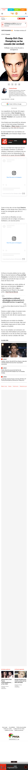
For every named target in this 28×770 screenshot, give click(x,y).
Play (26, 767)
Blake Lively (4, 386)
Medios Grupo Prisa (14, 739)
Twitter (12, 84)
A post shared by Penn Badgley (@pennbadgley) (15, 193)
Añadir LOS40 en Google (15, 104)
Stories (23, 694)
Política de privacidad (21, 727)
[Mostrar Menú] (2, 14)
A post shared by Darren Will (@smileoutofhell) (14, 259)
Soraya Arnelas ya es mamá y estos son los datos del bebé (20, 681)
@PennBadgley (6, 300)
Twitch (20, 694)
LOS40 (3, 9)
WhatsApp (15, 84)
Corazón (8, 34)
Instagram (4, 694)
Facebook (8, 84)
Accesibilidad (12, 727)
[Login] (25, 13)
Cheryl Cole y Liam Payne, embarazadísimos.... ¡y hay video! (7, 682)
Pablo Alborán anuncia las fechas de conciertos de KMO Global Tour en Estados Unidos (13, 371)
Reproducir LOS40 (24, 141)
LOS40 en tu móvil (9, 730)
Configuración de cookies (19, 728)
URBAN (22, 9)
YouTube (11, 694)
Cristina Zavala (13, 88)
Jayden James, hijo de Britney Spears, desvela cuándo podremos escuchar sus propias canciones (14, 362)
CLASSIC (11, 9)
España (3, 19)
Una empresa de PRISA (14, 735)
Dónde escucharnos (19, 730)
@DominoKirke (18, 300)
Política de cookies (8, 728)
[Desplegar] (14, 761)
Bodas (9, 386)
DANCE (16, 9)
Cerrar (25, 23)
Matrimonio (15, 386)
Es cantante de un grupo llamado (13, 154)
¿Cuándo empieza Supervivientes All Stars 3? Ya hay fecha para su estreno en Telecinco (13, 379)
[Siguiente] (25, 30)
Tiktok (8, 694)
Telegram (19, 84)
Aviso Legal (4, 727)
